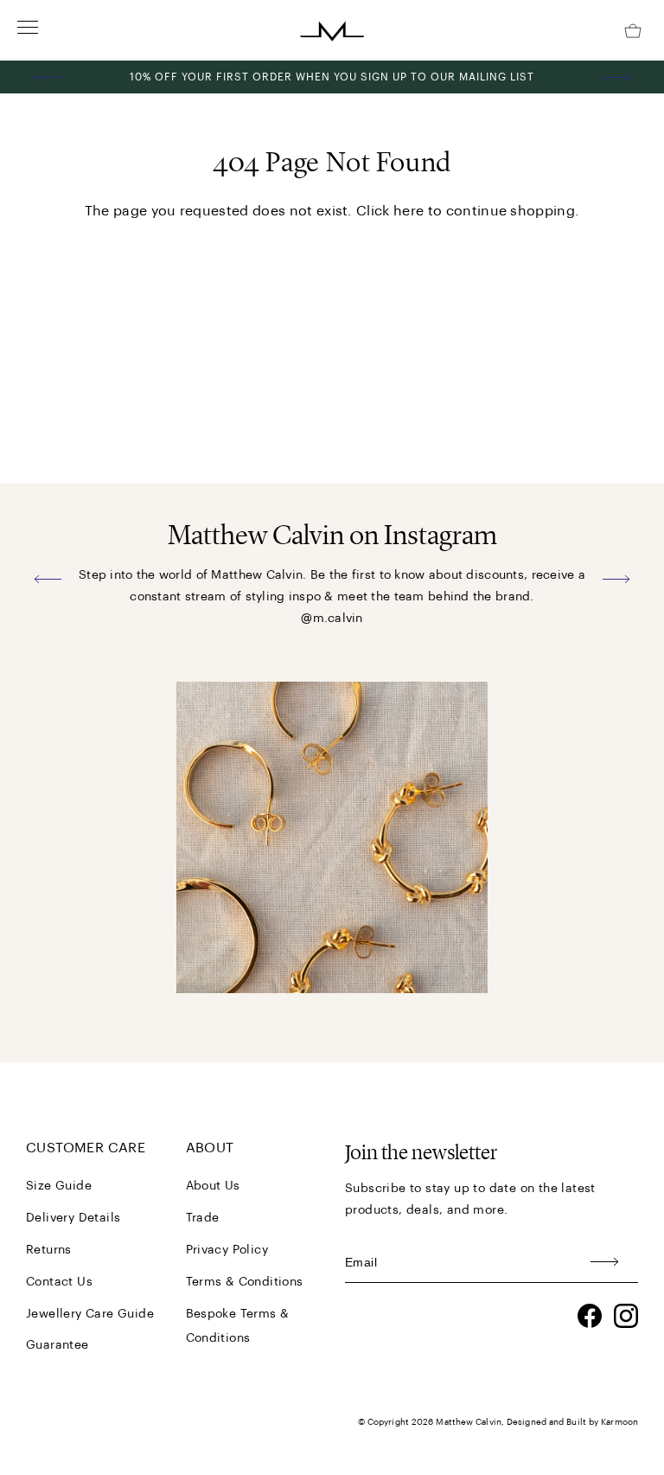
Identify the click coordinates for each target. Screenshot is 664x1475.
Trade (203, 1218)
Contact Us (59, 1282)
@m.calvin (332, 618)
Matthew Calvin (468, 1422)
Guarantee (57, 1345)
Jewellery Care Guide (90, 1314)
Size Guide (59, 1186)
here (408, 211)
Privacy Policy (227, 1250)
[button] (48, 77)
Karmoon (619, 1422)
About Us (213, 1186)
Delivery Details (73, 1218)
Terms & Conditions (244, 1282)
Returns (49, 1250)
